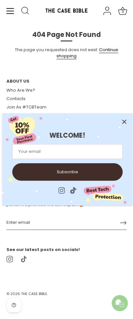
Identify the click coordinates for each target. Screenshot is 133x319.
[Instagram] (61, 190)
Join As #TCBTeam (26, 107)
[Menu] (10, 11)
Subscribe (67, 172)
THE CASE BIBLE (34, 293)
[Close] (124, 122)
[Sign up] (123, 223)
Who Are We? (20, 90)
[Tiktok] (73, 190)
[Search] (25, 12)
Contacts (16, 99)
